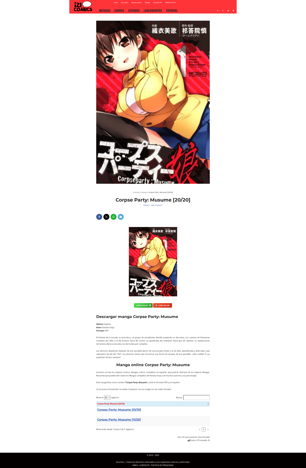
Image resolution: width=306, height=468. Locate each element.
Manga (147, 2)
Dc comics (124, 2)
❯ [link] (208, 429)
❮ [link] (200, 429)
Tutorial (172, 10)
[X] (222, 9)
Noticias (104, 10)
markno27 (159, 205)
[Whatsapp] (114, 217)
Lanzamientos (153, 10)
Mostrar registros (107, 397)
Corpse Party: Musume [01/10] (119, 409)
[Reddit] (233, 9)
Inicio (116, 2)
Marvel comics (136, 2)
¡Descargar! (142, 305)
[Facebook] (217, 9)
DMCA (135, 465)
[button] (208, 403)
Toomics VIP (157, 2)
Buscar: (179, 397)
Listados (134, 10)
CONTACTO (144, 465)
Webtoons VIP (170, 2)
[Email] (121, 217)
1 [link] (203, 429)
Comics (119, 10)
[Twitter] (106, 217)
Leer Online (164, 305)
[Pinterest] (228, 9)
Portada (136, 192)
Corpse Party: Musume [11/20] (119, 419)
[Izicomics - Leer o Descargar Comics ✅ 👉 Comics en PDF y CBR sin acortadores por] (83, 6)
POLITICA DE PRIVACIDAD (162, 465)
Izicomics (120, 462)
